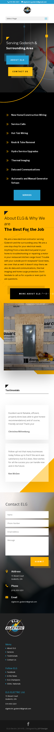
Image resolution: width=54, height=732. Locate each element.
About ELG (17, 60)
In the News (12, 676)
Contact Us (20, 71)
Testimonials (12, 390)
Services (27, 195)
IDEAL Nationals (13, 684)
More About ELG (30, 294)
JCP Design (43, 728)
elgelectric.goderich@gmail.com (18, 708)
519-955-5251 (11, 704)
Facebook (11, 672)
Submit (39, 561)
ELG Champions (13, 680)
